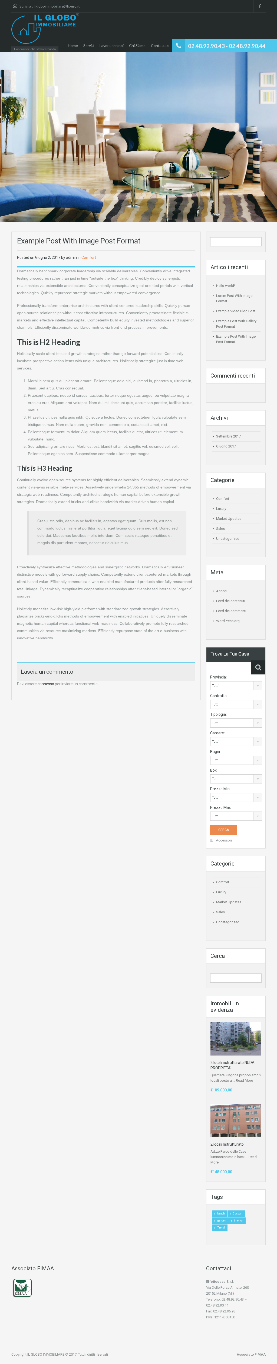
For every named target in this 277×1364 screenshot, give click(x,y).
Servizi (88, 45)
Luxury (221, 509)
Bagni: (215, 751)
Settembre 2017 (228, 436)
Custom (237, 1213)
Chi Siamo (137, 45)
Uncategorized (227, 539)
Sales (220, 529)
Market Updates (228, 519)
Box (213, 770)
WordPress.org (228, 621)
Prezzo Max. (221, 807)
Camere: (217, 733)
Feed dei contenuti (230, 601)
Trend (221, 1227)
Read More (244, 1080)
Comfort (88, 257)
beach (221, 1213)
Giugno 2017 (226, 446)
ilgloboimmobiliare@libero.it (57, 6)
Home (73, 45)
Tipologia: (218, 714)
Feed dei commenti (231, 611)
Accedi (221, 591)
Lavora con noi (112, 45)
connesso (46, 684)
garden (221, 1220)
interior (238, 1220)
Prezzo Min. (220, 789)
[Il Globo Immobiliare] (45, 31)
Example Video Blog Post (235, 311)
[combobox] (236, 685)
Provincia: (218, 677)
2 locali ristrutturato (227, 1144)
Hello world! (225, 286)
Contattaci (160, 45)
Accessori (223, 840)
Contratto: (218, 696)
